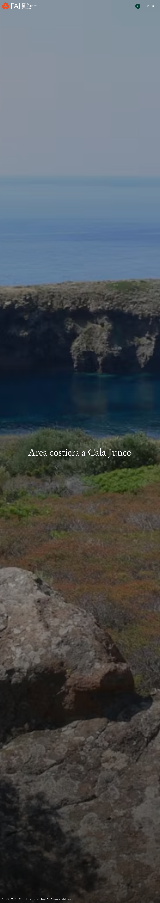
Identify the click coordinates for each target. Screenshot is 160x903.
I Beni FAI (44, 899)
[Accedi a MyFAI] (148, 6)
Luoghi (36, 899)
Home (28, 899)
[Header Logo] (19, 6)
